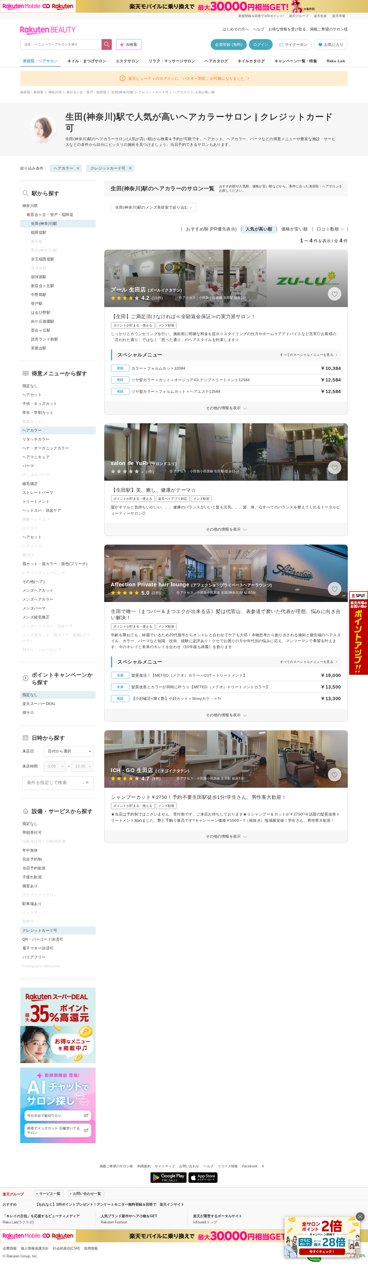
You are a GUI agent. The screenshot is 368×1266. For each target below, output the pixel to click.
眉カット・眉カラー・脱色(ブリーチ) (55, 564)
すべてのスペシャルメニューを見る (306, 354)
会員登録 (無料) (228, 44)
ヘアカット (32, 395)
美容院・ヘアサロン (40, 61)
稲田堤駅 (39, 232)
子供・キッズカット (39, 403)
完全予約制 (32, 859)
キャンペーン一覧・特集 (296, 61)
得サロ (28, 712)
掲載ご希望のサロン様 (329, 29)
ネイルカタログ (251, 61)
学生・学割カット (37, 412)
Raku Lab (336, 61)
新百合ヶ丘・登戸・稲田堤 (86, 92)
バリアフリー (34, 957)
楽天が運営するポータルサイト (217, 1216)
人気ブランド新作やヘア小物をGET (129, 1216)
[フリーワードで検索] (107, 44)
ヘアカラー (181, 92)
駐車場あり (32, 904)
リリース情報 (228, 1166)
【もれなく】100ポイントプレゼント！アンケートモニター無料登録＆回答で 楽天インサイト (109, 1204)
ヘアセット (32, 537)
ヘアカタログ (216, 61)
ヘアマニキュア (36, 457)
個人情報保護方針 (35, 1248)
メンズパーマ (34, 608)
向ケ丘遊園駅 (42, 321)
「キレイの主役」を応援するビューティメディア (41, 1216)
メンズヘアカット (37, 590)
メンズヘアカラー (37, 599)
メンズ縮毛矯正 (36, 617)
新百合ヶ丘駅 (42, 286)
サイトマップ (165, 1166)
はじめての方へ (236, 29)
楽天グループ (298, 16)
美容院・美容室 (32, 92)
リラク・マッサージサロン (172, 61)
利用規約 (144, 1166)
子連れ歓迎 (32, 877)
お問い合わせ (189, 1166)
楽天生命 (320, 16)
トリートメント (36, 501)
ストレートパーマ (37, 492)
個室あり (30, 886)
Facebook (250, 1166)
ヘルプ (258, 29)
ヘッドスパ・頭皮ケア (41, 510)
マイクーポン (296, 44)
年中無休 (30, 850)
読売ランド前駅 (44, 339)
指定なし (30, 386)
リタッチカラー (36, 439)
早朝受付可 (32, 832)
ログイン (260, 44)
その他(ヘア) (33, 581)
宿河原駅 (39, 277)
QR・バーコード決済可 (42, 939)
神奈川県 (55, 92)
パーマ (28, 466)
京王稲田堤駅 (42, 259)
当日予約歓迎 (34, 868)
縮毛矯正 (30, 483)
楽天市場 (338, 16)
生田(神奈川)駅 (122, 92)
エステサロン (127, 61)
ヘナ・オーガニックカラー (45, 448)
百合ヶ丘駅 (40, 330)
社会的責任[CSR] (66, 1248)
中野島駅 (39, 295)
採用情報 (91, 1248)
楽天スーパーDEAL (39, 703)
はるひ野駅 (40, 312)
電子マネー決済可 (37, 948)
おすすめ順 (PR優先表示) (211, 229)
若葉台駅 (39, 348)
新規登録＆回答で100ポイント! (261, 16)
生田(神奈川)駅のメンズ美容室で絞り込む (151, 207)
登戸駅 (37, 303)
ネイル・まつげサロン (86, 61)
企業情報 (10, 1248)
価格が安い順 (294, 229)
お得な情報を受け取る (287, 29)
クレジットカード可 (153, 92)
